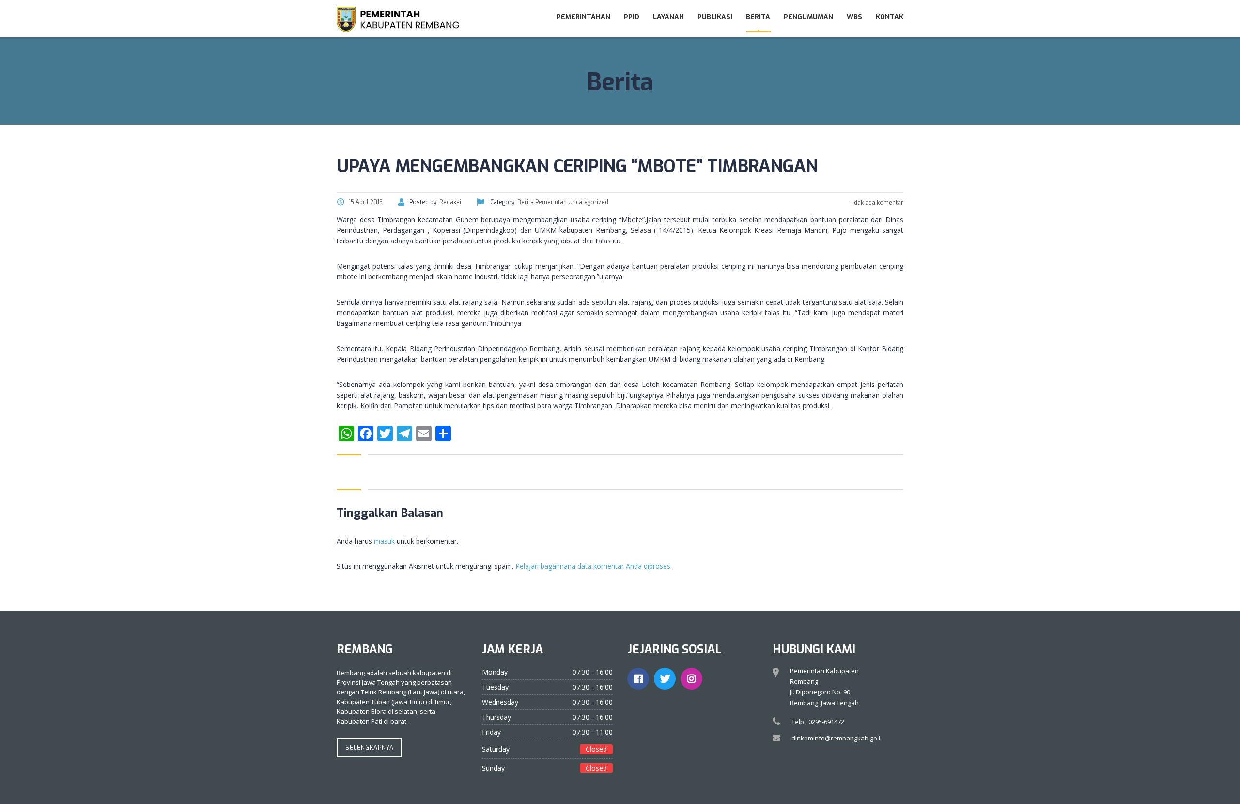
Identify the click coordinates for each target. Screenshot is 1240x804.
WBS (854, 17)
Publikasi (715, 17)
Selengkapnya (369, 748)
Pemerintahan (583, 17)
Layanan (668, 17)
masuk (384, 541)
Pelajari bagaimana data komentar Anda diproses (592, 566)
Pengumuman (808, 17)
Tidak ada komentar (875, 203)
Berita (758, 17)
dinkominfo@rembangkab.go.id (837, 738)
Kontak (889, 17)
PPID (631, 17)
